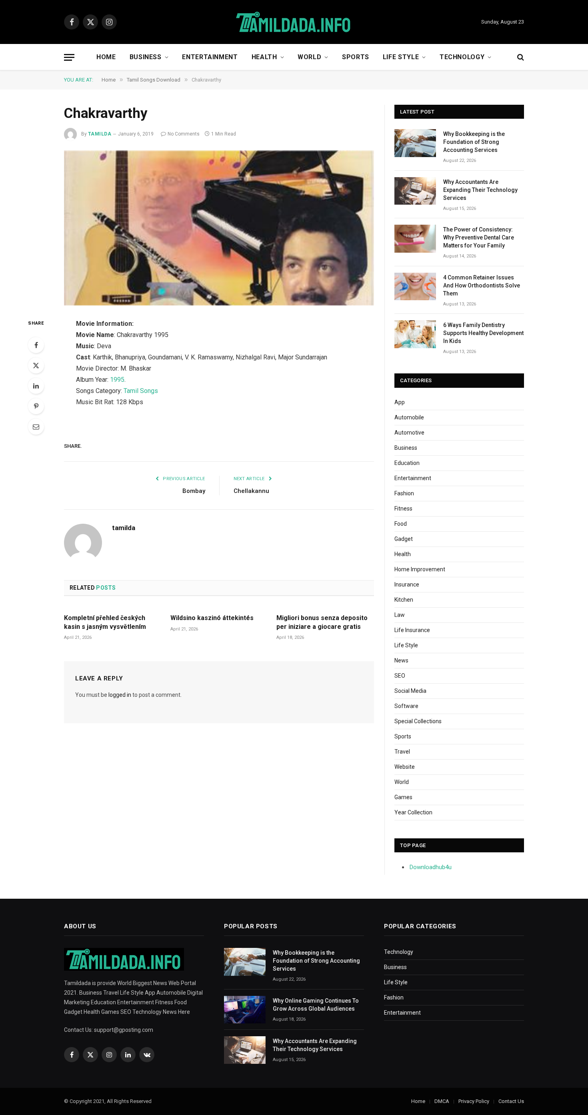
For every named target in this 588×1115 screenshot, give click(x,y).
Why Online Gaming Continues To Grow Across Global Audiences (316, 1004)
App (399, 402)
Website (404, 767)
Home (106, 57)
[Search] (520, 57)
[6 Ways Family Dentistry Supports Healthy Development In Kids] (415, 334)
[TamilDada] (294, 22)
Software (406, 706)
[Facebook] (36, 345)
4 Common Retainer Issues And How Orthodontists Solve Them (481, 285)
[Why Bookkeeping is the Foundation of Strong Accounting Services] (415, 143)
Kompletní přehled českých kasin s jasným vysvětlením (105, 622)
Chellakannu (251, 491)
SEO (399, 675)
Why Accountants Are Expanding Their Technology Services (480, 190)
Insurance (406, 584)
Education (407, 463)
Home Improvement (419, 569)
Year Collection (413, 812)
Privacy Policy (473, 1101)
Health (264, 57)
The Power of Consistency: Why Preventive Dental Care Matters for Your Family (478, 237)
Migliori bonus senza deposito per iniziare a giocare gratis (322, 622)
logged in (119, 695)
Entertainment (210, 57)
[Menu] (69, 57)
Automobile (409, 417)
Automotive (409, 432)
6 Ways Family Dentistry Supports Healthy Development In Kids (483, 333)
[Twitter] (36, 365)
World (309, 57)
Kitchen (403, 599)
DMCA (441, 1101)
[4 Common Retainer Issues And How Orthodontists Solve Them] (415, 286)
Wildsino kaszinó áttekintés (212, 618)
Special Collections (418, 721)
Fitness (403, 508)
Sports (355, 57)
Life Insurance (412, 630)
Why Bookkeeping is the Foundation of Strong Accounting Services (474, 142)
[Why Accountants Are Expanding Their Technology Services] (415, 191)
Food (400, 524)
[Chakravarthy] (219, 228)
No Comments (184, 134)
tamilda (99, 134)
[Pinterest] (36, 406)
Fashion (404, 493)
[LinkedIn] (36, 386)
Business (146, 57)
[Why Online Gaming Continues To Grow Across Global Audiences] (245, 1009)
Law (399, 615)
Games (403, 797)
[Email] (36, 427)
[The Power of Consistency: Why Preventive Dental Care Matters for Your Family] (415, 238)
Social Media (410, 691)
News (401, 660)
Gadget (403, 539)
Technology (462, 57)
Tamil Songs (141, 391)
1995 (117, 379)
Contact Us (511, 1101)
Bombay (193, 491)
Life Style (401, 57)
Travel (402, 751)
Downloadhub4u (431, 867)
